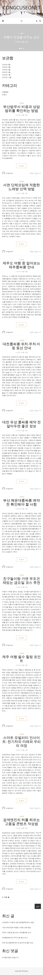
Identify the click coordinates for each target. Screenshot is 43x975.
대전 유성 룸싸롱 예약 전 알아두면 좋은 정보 (21, 424)
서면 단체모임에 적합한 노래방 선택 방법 (21, 186)
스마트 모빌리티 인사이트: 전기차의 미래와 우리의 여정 (21, 741)
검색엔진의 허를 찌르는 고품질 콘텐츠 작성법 (21, 821)
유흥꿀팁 (5, 92)
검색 (37, 907)
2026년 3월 (6, 70)
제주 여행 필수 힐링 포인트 (21, 658)
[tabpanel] (21, 37)
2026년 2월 (6, 72)
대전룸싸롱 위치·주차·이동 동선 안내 (21, 345)
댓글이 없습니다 (35, 173)
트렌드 (4, 94)
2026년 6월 (6, 64)
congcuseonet (21, 7)
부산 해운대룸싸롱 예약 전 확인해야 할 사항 (21, 502)
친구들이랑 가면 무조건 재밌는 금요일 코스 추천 (21, 580)
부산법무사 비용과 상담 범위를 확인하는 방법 (21, 108)
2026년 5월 (6, 67)
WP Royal (25, 971)
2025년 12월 (6, 77)
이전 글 (6, 897)
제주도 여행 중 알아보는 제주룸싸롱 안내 (21, 265)
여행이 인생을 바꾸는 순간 (21, 37)
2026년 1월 (6, 75)
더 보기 (21, 166)
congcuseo (9, 173)
